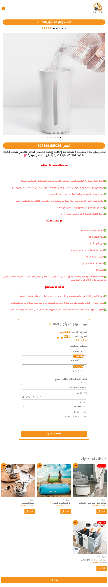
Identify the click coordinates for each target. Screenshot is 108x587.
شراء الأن (101, 511)
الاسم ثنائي (82, 382)
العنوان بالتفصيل (80, 412)
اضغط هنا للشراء (54, 434)
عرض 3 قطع (79, 370)
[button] (6, 84)
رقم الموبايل (82, 392)
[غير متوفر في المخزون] (90, 480)
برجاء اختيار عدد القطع (78, 346)
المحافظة (83, 402)
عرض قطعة (79, 351)
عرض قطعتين (78, 360)
